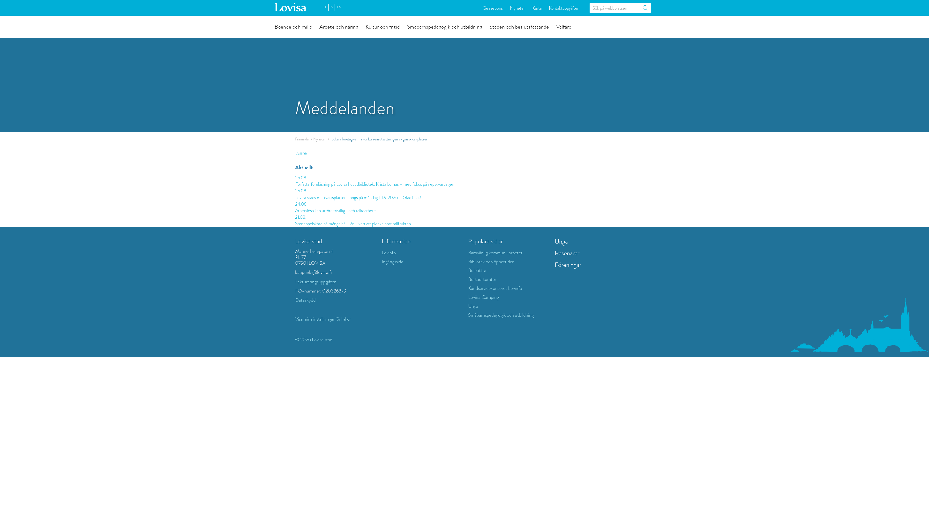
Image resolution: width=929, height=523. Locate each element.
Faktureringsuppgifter (315, 281)
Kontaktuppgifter (564, 8)
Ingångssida (392, 261)
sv (331, 7)
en (339, 7)
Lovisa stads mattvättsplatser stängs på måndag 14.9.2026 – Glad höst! (358, 197)
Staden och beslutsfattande (519, 26)
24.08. (301, 204)
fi (324, 7)
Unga (473, 306)
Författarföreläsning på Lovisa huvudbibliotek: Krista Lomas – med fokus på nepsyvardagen (375, 184)
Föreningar (568, 264)
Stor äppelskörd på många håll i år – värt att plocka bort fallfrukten (353, 223)
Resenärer (567, 253)
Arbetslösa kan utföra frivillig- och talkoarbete (335, 210)
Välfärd (563, 26)
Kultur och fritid (383, 26)
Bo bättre (477, 270)
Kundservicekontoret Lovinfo (495, 288)
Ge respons (493, 8)
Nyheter (517, 8)
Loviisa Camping (483, 297)
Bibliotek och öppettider (491, 261)
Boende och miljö (293, 26)
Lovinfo (389, 252)
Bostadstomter (482, 279)
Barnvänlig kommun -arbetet (495, 252)
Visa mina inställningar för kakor (323, 319)
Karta (537, 8)
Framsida (302, 139)
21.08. (300, 217)
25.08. (301, 177)
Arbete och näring (338, 26)
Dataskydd (305, 300)
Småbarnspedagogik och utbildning (444, 26)
